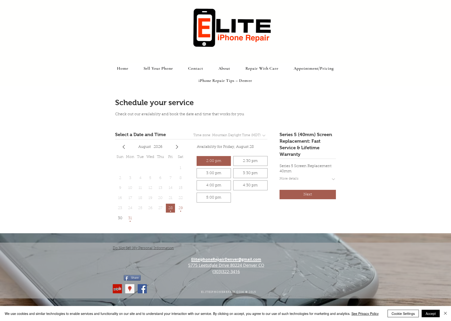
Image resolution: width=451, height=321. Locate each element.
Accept (431, 313)
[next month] (177, 147)
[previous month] (124, 147)
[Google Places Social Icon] (129, 288)
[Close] (445, 313)
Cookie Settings (403, 313)
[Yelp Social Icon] (117, 288)
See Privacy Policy (365, 313)
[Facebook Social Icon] (142, 288)
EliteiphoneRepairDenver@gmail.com (226, 259)
